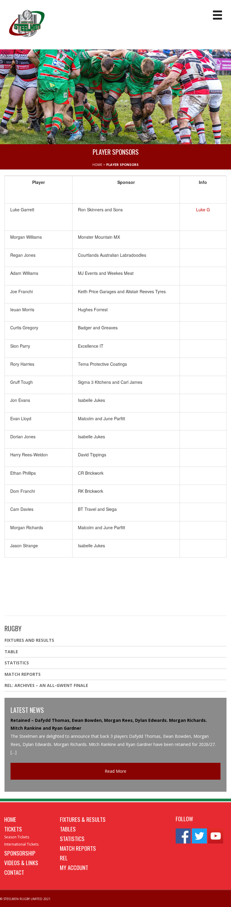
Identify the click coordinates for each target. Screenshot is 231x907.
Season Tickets (16, 837)
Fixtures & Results (83, 819)
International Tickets (21, 844)
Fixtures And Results (29, 640)
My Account (74, 867)
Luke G (203, 210)
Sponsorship (19, 852)
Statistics (17, 663)
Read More (115, 771)
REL (64, 857)
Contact (14, 872)
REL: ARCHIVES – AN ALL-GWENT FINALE (47, 685)
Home (10, 819)
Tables (68, 828)
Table (11, 651)
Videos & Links (21, 862)
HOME (97, 164)
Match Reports (23, 674)
